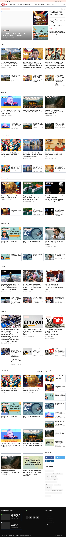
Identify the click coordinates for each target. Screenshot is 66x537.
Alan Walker (53, 476)
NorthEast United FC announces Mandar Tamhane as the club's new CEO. (54, 286)
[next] (64, 9)
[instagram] (7, 1)
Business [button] (52, 4)
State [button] (14, 4)
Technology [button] (33, 4)
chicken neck (48, 487)
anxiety (55, 479)
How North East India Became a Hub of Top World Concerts (57, 26)
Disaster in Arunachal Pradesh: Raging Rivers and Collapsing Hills (57, 32)
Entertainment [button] (41, 4)
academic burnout (50, 471)
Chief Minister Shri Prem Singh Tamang (54, 490)
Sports (48, 524)
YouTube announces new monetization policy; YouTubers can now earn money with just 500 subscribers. (53, 333)
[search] (64, 4)
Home (11, 4)
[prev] (62, 9)
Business (49, 526)
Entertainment (50, 522)
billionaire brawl (49, 484)
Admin (4, 37)
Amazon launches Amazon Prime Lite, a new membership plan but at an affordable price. (32, 332)
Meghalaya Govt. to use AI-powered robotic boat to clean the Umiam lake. (32, 197)
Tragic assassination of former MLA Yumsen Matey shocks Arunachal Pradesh (9, 63)
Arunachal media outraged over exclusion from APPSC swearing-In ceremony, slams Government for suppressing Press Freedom (54, 65)
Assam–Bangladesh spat (51, 482)
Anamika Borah (49, 479)
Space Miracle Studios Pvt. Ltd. (16, 535)
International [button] (26, 4)
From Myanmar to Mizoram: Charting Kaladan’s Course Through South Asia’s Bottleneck (32, 473)
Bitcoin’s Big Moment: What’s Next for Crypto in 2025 (40, 20)
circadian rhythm (49, 493)
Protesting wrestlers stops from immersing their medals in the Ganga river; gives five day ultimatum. (32, 286)
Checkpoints (57, 484)
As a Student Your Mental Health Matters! (40, 36)
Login (56, 1)
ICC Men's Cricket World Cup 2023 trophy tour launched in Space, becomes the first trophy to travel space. (10, 286)
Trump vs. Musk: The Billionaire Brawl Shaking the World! (10, 154)
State (48, 514)
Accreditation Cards (50, 473)
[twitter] (5, 1)
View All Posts (39, 371)
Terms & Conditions (59, 535)
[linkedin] (9, 1)
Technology (49, 520)
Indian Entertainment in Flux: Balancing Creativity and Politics (54, 242)
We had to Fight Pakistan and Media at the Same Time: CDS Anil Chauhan (57, 20)
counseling (48, 495)
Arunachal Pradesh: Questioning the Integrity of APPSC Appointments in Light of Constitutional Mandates (32, 64)
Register (60, 1)
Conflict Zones (58, 493)
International (50, 518)
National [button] (19, 4)
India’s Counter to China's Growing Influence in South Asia (53, 154)
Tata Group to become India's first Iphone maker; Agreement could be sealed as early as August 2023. (55, 198)
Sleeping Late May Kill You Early (56, 14)
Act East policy (59, 473)
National (49, 516)
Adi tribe (47, 476)
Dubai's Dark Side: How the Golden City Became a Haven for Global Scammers (32, 154)
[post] (16, 25)
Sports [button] (47, 4)
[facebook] (3, 1)
